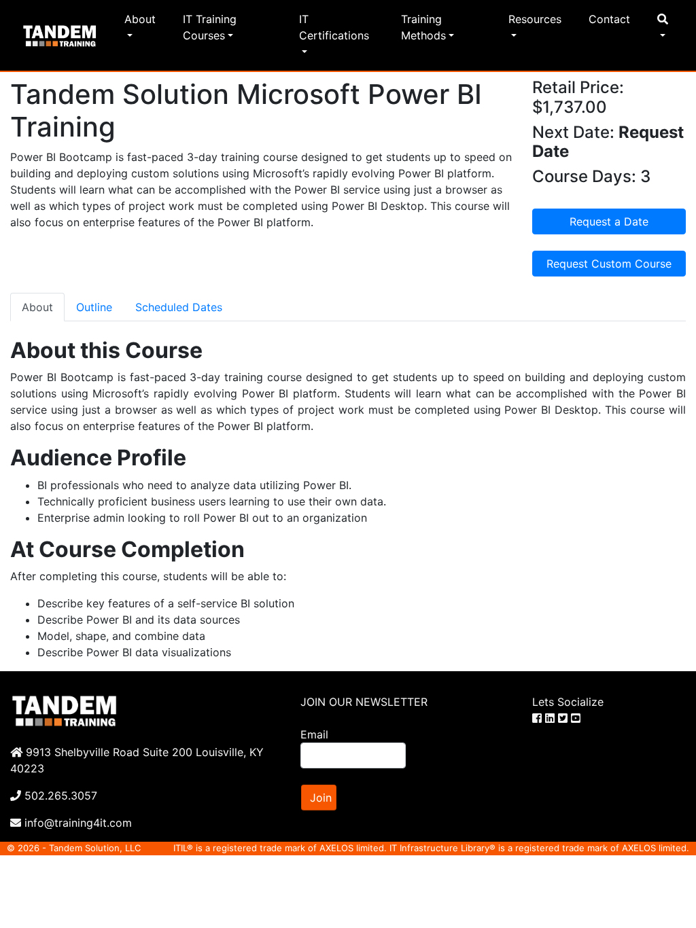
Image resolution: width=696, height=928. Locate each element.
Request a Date (609, 221)
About (140, 19)
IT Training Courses (210, 27)
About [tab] (37, 307)
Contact (609, 19)
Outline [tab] (94, 307)
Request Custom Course (609, 263)
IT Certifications (334, 27)
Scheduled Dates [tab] (178, 307)
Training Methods (423, 27)
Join (321, 797)
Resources (534, 19)
